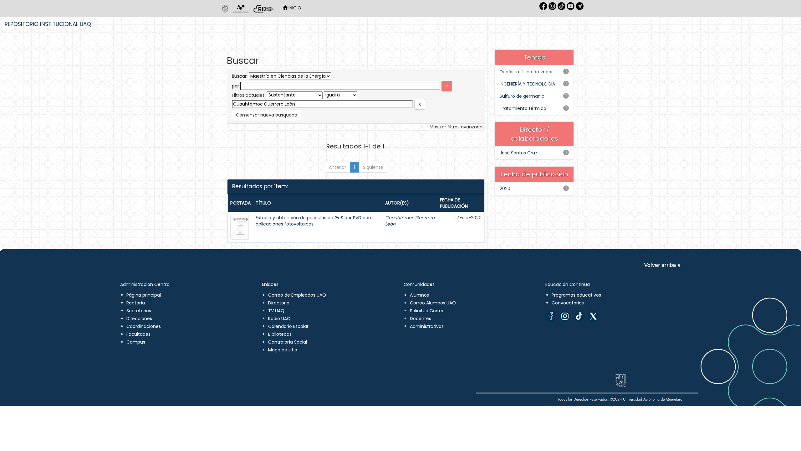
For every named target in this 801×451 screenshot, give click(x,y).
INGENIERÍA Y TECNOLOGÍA (527, 84)
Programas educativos (576, 295)
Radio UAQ (279, 318)
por (235, 86)
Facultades (138, 334)
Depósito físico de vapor (526, 72)
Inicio (294, 8)
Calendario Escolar (288, 326)
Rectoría (135, 303)
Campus (135, 342)
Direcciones (139, 318)
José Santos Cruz (518, 153)
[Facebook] (550, 316)
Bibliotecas (280, 334)
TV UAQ (276, 311)
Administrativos (427, 326)
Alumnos (419, 295)
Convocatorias (568, 303)
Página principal (143, 295)
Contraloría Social (287, 342)
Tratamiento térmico (523, 108)
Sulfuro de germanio (522, 96)
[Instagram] (564, 316)
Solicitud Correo (427, 311)
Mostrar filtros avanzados (457, 127)
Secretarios (138, 311)
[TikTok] (579, 316)
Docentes (420, 318)
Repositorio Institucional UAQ (48, 24)
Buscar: (239, 76)
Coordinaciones (143, 326)
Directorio (278, 303)
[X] (593, 316)
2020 (505, 188)
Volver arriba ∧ (662, 265)
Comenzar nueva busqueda (266, 115)
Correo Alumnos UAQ (433, 303)
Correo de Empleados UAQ (297, 295)
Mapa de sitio (282, 350)
